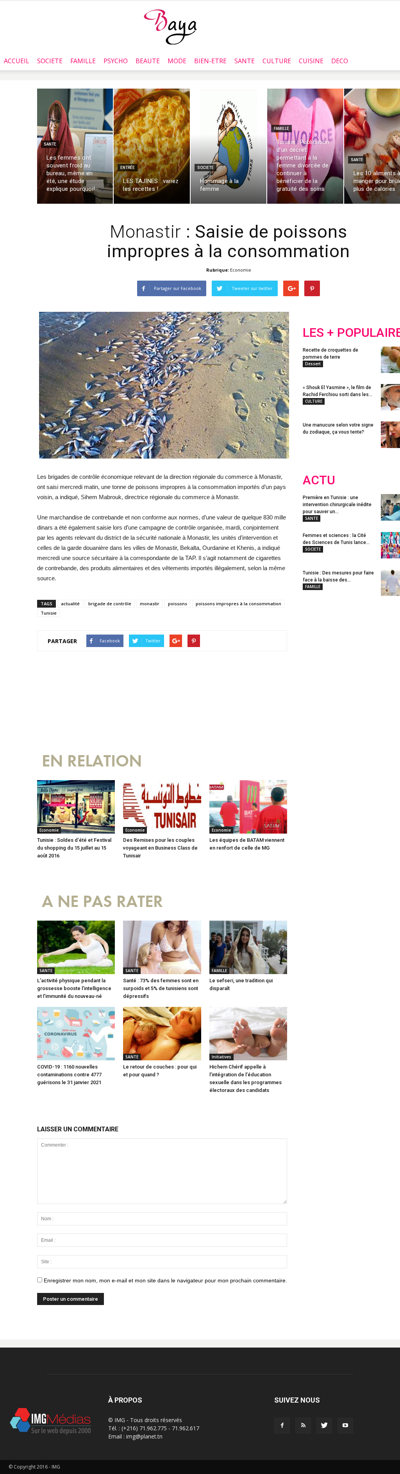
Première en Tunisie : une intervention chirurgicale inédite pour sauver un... (337, 504)
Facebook (317, 653)
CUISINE (311, 61)
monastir (149, 603)
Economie (240, 270)
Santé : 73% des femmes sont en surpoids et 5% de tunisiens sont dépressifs (160, 988)
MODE (177, 61)
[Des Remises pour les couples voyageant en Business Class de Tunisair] (162, 807)
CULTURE (276, 61)
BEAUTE (148, 61)
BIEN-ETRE (210, 61)
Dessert (313, 363)
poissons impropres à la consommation (238, 603)
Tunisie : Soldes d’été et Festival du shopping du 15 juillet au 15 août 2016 (74, 848)
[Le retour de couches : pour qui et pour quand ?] (162, 1033)
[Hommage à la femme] (228, 146)
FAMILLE (83, 61)
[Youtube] (345, 1425)
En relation (92, 761)
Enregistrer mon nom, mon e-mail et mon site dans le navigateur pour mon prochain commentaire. (165, 1280)
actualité (70, 603)
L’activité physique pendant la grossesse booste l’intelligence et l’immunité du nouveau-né (74, 988)
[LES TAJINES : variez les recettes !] (151, 146)
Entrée (127, 167)
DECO (339, 61)
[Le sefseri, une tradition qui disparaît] (248, 947)
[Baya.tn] (170, 26)
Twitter (346, 653)
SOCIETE (49, 61)
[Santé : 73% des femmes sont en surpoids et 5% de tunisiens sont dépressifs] (162, 947)
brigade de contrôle (109, 603)
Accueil (16, 61)
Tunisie (49, 613)
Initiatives (221, 1057)
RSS (376, 653)
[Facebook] (282, 1425)
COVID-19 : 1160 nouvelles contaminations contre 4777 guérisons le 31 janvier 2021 (69, 1074)
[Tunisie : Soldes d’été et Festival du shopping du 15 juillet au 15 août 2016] (76, 807)
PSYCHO (116, 61)
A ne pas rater (102, 902)
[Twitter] (324, 1425)
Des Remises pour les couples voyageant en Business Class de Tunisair (160, 848)
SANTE (244, 61)
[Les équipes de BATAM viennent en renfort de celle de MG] (248, 807)
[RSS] (303, 1425)
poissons (177, 603)
